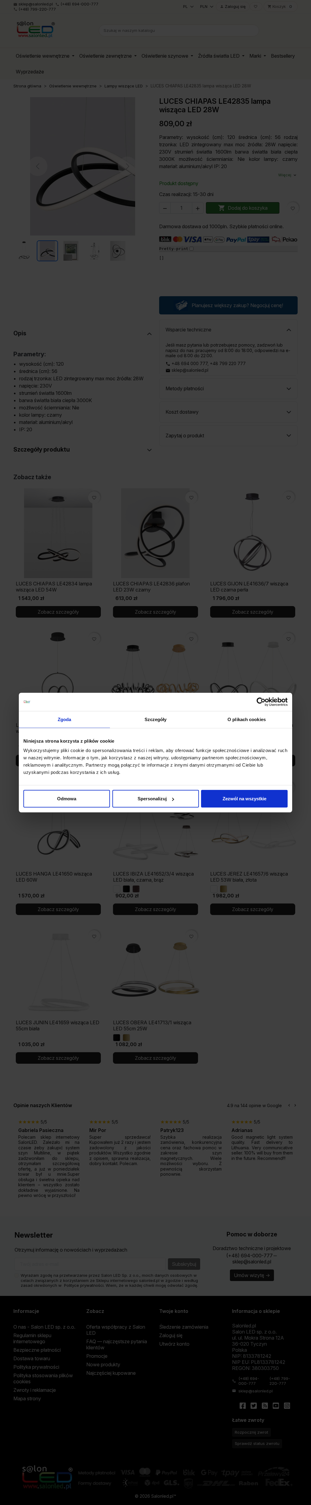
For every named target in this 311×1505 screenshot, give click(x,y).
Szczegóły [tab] (156, 719)
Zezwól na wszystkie (244, 798)
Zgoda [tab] (64, 719)
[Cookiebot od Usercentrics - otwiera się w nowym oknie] (261, 701)
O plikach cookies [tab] (246, 719)
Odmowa (66, 798)
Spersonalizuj (152, 798)
